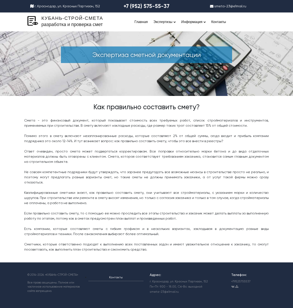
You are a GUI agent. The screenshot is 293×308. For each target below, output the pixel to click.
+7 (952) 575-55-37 (146, 6)
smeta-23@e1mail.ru (229, 6)
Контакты (218, 22)
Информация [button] (192, 22)
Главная (141, 22)
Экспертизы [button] (163, 22)
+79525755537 (241, 281)
